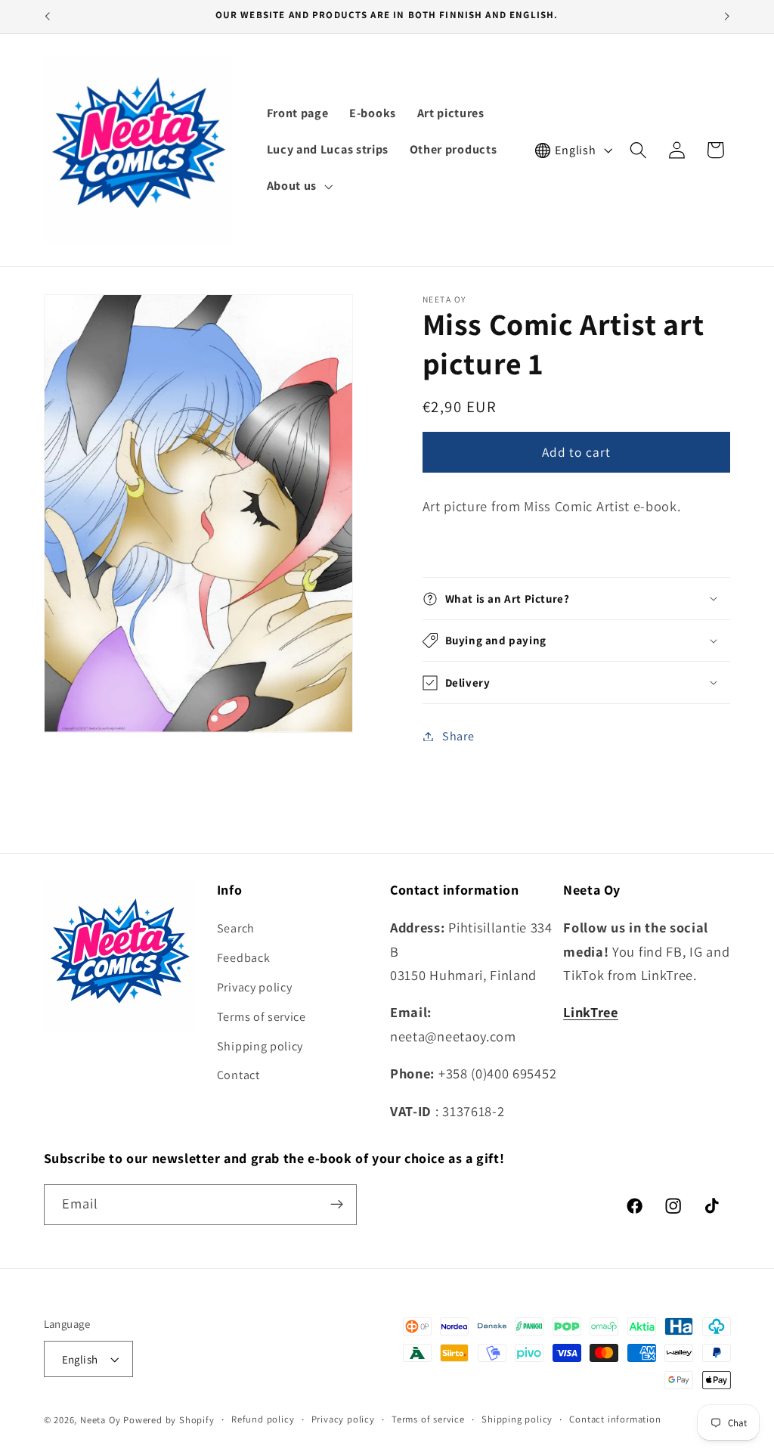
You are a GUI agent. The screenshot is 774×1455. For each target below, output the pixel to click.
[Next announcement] (727, 16)
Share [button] (458, 736)
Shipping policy (260, 1046)
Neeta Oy (100, 1419)
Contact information (615, 1419)
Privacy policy (255, 987)
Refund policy (262, 1419)
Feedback (244, 958)
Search (236, 928)
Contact (238, 1075)
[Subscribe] (336, 1204)
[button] (298, 186)
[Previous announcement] (46, 16)
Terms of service (261, 1017)
